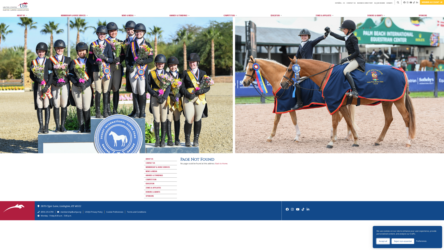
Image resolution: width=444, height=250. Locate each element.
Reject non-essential (403, 241)
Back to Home (221, 163)
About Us (21, 15)
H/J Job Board (379, 3)
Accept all (383, 241)
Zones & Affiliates (323, 15)
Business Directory (365, 3)
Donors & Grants (375, 15)
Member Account (431, 2)
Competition (229, 15)
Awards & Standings (178, 15)
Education (275, 15)
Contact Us (351, 3)
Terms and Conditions (136, 212)
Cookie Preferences (114, 212)
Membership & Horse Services (73, 15)
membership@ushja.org (70, 212)
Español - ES (340, 3)
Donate (389, 3)
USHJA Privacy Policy (94, 212)
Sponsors (423, 15)
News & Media (127, 15)
